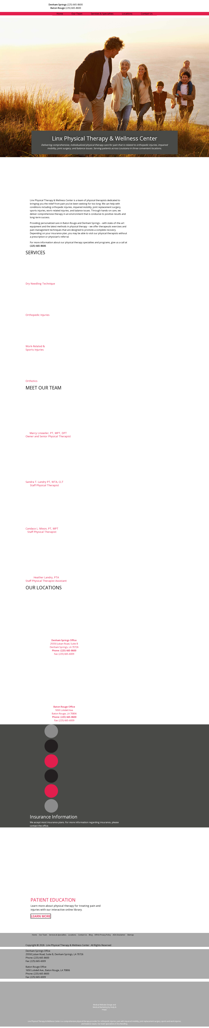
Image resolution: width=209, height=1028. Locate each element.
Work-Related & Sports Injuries (35, 348)
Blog (91, 935)
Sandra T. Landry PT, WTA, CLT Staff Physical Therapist (44, 483)
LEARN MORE (41, 916)
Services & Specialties (102, 13)
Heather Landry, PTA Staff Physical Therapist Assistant (46, 579)
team (103, 1024)
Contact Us (147, 13)
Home (60, 13)
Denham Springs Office (38, 950)
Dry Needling (122, 1024)
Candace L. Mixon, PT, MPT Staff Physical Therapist (42, 530)
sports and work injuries (171, 1021)
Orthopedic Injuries (37, 315)
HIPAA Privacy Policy (103, 935)
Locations (127, 13)
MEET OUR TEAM (43, 388)
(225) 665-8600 (75, 4)
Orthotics (31, 381)
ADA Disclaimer (119, 935)
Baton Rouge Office (36, 966)
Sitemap (130, 935)
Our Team (77, 13)
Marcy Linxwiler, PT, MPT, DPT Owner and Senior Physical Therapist (48, 434)
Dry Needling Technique (40, 283)
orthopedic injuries (108, 1021)
